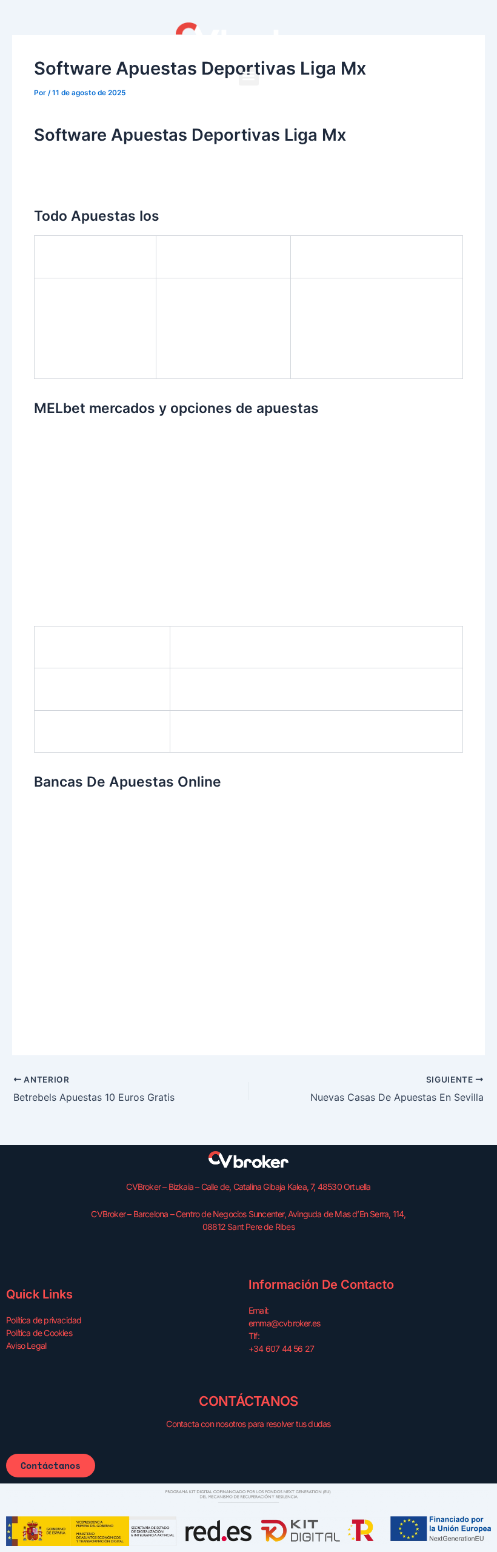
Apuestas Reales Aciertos (86, 938)
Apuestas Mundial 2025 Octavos (101, 924)
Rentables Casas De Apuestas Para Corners (124, 1011)
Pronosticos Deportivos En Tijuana (105, 1025)
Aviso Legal (26, 1345)
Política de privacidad (43, 1320)
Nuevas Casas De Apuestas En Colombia (118, 522)
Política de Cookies (39, 1333)
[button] (249, 76)
